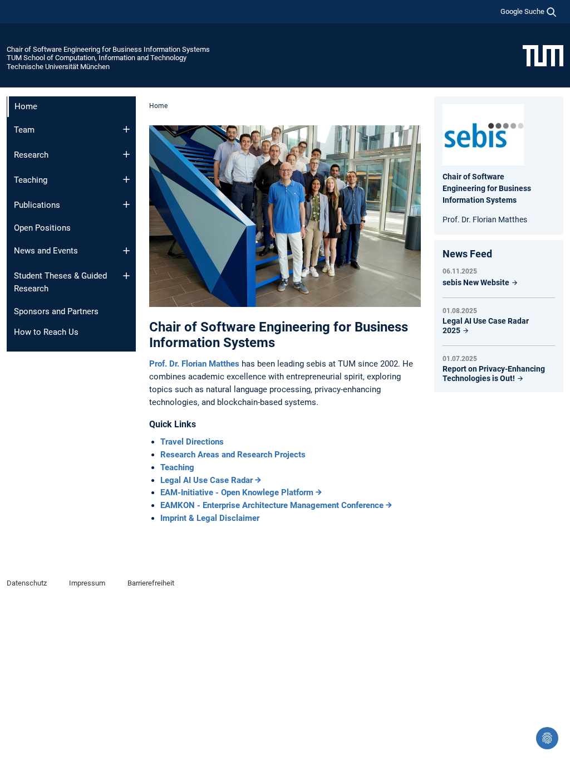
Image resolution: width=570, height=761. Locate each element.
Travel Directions (192, 442)
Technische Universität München (58, 66)
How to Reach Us (46, 332)
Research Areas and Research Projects (233, 455)
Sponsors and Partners (56, 311)
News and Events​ (46, 251)
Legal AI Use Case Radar (206, 480)
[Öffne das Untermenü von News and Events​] (126, 250)
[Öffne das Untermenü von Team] (126, 129)
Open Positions (42, 228)
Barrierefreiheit (150, 583)
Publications (37, 205)
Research (31, 155)
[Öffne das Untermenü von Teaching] (126, 179)
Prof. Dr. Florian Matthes (195, 364)
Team (24, 130)
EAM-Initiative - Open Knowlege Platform (236, 492)
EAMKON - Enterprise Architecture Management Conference (272, 505)
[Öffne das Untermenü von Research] (126, 154)
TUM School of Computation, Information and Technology (96, 57)
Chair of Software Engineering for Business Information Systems (108, 49)
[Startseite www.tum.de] (543, 55)
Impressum (87, 583)
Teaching (30, 180)
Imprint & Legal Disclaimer (209, 518)
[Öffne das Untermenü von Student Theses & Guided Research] (126, 275)
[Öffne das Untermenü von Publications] (126, 204)
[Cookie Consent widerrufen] (547, 738)
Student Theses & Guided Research (60, 282)
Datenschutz (27, 583)
